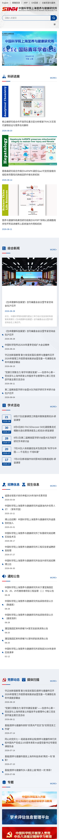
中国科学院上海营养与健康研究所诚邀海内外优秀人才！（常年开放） (30, 508)
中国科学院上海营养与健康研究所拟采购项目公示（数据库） (29, 603)
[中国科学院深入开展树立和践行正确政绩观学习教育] (29, 799)
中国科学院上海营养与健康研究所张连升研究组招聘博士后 (30, 562)
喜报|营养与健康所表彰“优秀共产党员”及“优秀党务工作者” (30, 727)
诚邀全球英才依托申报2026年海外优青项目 (26, 495)
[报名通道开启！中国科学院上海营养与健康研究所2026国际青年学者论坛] (29, 48)
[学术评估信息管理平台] (29, 816)
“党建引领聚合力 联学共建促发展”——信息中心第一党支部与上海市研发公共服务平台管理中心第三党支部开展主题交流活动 (30, 376)
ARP (26, 3)
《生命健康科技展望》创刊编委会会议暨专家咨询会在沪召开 (30, 333)
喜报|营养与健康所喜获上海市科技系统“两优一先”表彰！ (30, 758)
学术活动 (14, 405)
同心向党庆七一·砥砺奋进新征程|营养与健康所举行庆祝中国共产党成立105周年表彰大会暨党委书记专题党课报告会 (31, 743)
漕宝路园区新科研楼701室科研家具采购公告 (26, 638)
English (5, 3)
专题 (11, 782)
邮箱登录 (16, 3)
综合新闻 (14, 248)
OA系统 (34, 3)
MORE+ (53, 78)
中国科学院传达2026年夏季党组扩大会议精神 (27, 345)
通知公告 (14, 576)
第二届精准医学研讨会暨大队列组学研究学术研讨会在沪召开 (30, 391)
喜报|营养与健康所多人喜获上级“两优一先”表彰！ (29, 770)
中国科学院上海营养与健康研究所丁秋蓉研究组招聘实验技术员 (30, 535)
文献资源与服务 (48, 3)
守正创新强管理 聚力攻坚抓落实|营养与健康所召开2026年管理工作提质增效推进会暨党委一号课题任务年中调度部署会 (30, 358)
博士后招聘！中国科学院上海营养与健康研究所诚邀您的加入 (30, 521)
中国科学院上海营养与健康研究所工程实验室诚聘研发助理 (30, 549)
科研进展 (14, 76)
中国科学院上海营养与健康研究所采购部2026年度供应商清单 (30, 651)
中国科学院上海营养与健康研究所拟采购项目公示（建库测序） (29, 617)
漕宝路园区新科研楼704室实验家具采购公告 (26, 628)
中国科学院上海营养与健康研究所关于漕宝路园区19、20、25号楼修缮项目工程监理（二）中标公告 (29, 589)
